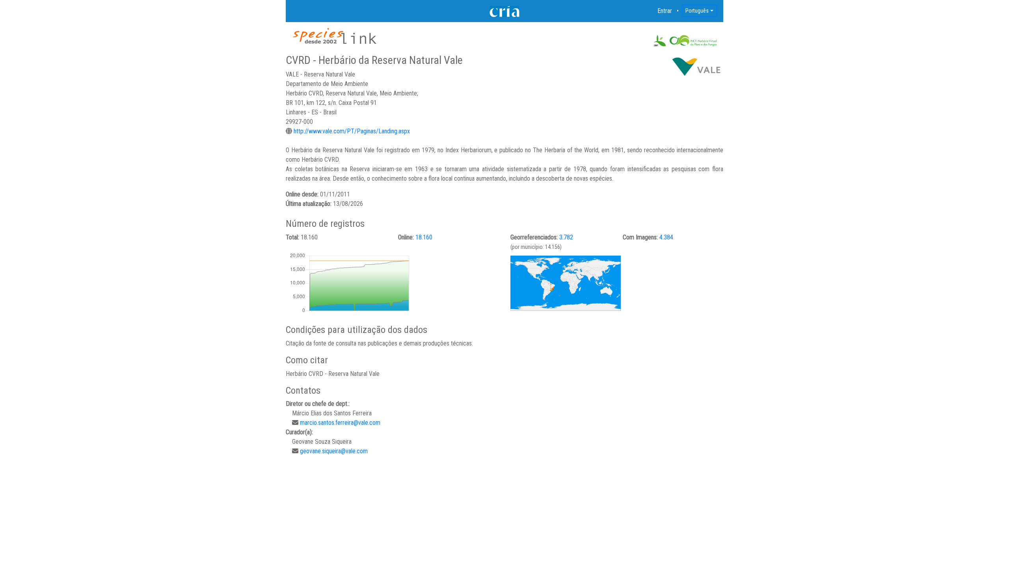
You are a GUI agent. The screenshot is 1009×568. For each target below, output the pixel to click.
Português (697, 10)
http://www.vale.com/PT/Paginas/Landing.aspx (352, 131)
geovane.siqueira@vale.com (334, 451)
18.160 (423, 237)
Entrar (665, 11)
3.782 (566, 237)
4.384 (666, 237)
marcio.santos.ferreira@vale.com (340, 422)
